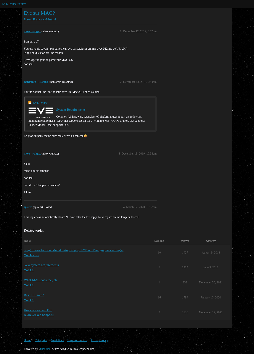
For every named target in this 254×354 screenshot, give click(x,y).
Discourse (44, 348)
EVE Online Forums (14, 3)
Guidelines (57, 340)
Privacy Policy (99, 340)
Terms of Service (77, 340)
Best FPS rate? (34, 295)
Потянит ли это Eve (38, 310)
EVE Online (40, 102)
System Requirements (71, 109)
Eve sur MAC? (39, 13)
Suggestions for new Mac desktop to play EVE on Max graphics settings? (73, 250)
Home (27, 340)
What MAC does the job (40, 280)
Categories (41, 340)
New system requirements (41, 265)
